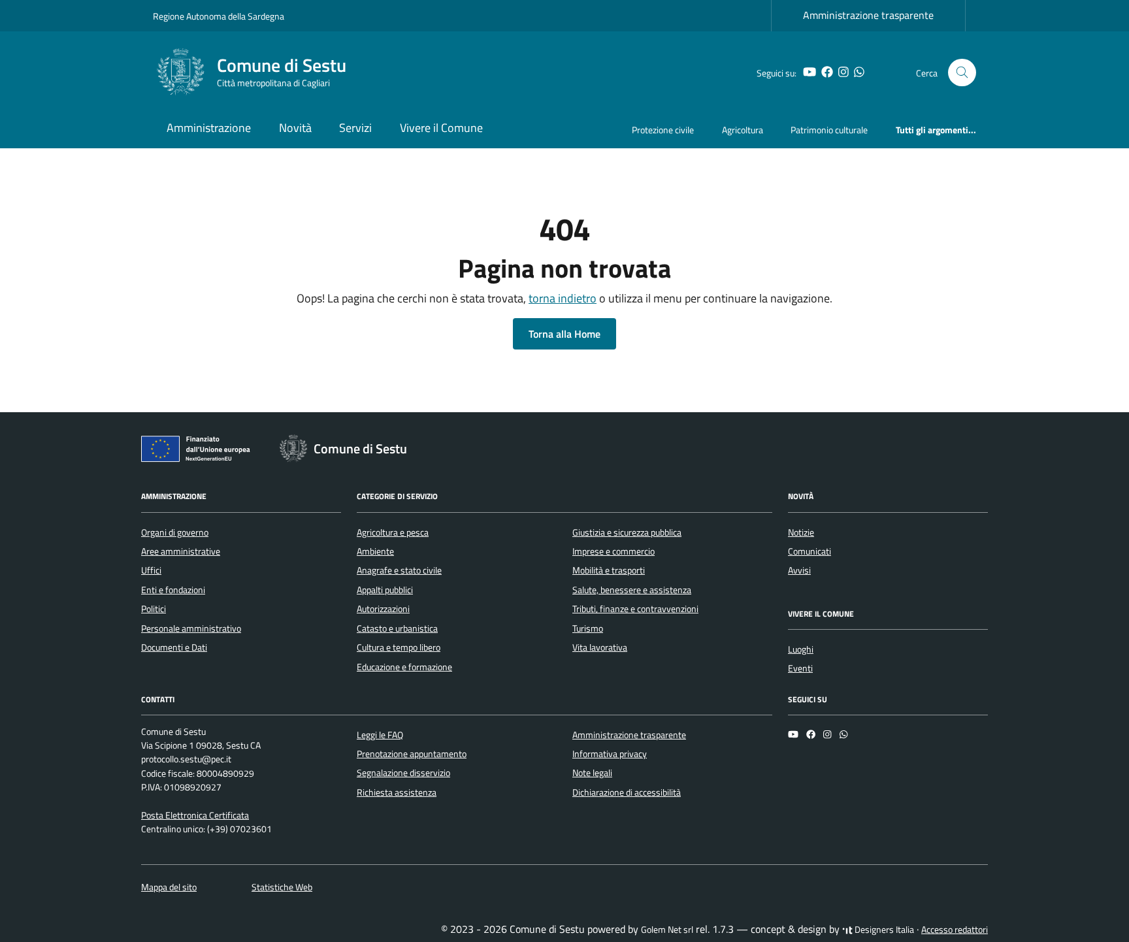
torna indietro (563, 298)
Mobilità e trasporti (608, 570)
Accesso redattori (954, 929)
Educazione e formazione (404, 667)
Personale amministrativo (191, 628)
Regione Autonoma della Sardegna (218, 16)
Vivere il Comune (441, 128)
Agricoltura (742, 130)
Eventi (800, 668)
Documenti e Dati (174, 647)
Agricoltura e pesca (393, 532)
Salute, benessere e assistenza (631, 590)
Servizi (355, 128)
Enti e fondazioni (173, 590)
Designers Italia (883, 929)
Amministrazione (209, 128)
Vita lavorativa (599, 647)
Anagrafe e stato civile (399, 570)
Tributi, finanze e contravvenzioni (635, 609)
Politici (153, 609)
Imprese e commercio (613, 551)
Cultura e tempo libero (398, 647)
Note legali (592, 773)
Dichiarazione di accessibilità (626, 792)
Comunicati (809, 551)
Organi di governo (174, 532)
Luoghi (800, 649)
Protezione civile (663, 130)
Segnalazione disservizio (403, 773)
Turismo (587, 628)
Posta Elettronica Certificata (195, 815)
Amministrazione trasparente (868, 15)
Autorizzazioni (383, 609)
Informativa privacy (609, 754)
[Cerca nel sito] (962, 73)
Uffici (151, 570)
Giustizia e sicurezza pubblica (626, 532)
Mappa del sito (169, 887)
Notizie (801, 532)
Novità (295, 128)
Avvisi (799, 570)
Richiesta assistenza (396, 792)
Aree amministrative (180, 551)
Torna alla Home (564, 334)
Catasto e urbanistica (397, 628)
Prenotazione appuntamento (411, 754)
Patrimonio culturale (829, 130)
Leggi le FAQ (380, 735)
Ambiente (375, 551)
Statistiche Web (282, 887)
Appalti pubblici (385, 590)
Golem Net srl (667, 929)
